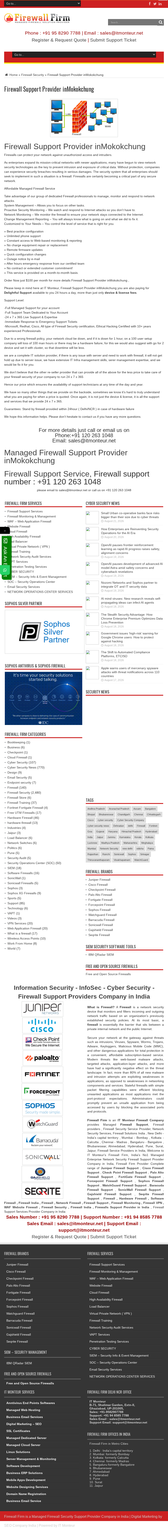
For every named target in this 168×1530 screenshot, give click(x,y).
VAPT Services (17, 561)
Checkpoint (15, 752)
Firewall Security (32, 75)
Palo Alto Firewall (100, 894)
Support (12, 903)
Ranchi (106, 854)
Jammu (111, 837)
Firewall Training (18, 551)
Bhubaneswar (106, 814)
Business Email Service (23, 1501)
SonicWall (14, 878)
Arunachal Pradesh (119, 808)
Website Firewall (18, 526)
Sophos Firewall (99, 910)
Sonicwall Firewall (100, 925)
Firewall (12, 787)
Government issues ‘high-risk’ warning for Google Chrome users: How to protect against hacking (129, 637)
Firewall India (29, 1203)
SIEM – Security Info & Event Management (36, 576)
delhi (130, 825)
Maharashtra (130, 843)
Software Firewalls (20, 873)
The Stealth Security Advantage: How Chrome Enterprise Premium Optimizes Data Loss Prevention (132, 618)
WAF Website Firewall (21, 1207)
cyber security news (98, 825)
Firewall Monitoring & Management (31, 516)
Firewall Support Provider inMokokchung (74, 146)
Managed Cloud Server (23, 1445)
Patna (151, 848)
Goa (90, 831)
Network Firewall (68, 1203)
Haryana (112, 831)
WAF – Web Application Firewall (29, 521)
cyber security (105, 820)
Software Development (23, 1466)
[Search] (160, 22)
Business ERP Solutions (24, 1473)
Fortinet (153, 825)
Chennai (138, 814)
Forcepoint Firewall (101, 904)
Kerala (138, 837)
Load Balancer (17, 541)
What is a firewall (19, 933)
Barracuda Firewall (101, 920)
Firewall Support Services (25, 511)
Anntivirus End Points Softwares (30, 1403)
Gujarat (100, 831)
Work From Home (19, 943)
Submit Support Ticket (113, 39)
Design (12, 772)
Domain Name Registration (26, 1494)
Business (13, 747)
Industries (14, 828)
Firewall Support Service (46, 473)
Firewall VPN (152, 1203)
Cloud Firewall (17, 531)
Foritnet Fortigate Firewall (25, 807)
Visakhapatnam (122, 860)
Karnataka (124, 837)
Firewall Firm (14, 1516)
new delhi (127, 848)
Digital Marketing (144, 1516)
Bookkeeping (16, 742)
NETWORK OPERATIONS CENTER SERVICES (40, 592)
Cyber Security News (21, 767)
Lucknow (92, 843)
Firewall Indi (80, 1207)
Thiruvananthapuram (99, 860)
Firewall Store (16, 797)
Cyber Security (17, 762)
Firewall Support (96, 1203)
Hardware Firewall (20, 817)
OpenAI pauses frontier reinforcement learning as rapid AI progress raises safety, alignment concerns (130, 549)
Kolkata (149, 837)
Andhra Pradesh (96, 808)
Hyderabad (151, 831)
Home (13, 75)
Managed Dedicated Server (26, 1438)
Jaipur (11, 833)
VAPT (11, 913)
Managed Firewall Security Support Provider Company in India (80, 1516)
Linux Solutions (18, 1452)
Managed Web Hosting (23, 1410)
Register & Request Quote (59, 39)
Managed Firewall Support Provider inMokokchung (66, 456)
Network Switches (19, 843)
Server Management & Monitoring (31, 1459)
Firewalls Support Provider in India (122, 1207)
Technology (15, 908)
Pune (11, 853)
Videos (12, 918)
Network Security (109, 848)
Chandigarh (124, 814)
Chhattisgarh (154, 814)
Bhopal (91, 814)
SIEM (11, 868)
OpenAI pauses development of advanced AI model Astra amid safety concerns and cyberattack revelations (132, 567)
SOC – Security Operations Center (31, 581)
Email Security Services (23, 587)
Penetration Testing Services (27, 566)
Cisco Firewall (98, 884)
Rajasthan (93, 854)
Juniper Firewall (99, 879)
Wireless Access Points (23, 938)
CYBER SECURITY (20, 571)
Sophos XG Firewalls (21, 893)
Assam (137, 808)
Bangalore (150, 808)
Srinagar (144, 854)
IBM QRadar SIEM (101, 954)
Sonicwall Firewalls (20, 883)
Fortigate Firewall (100, 899)
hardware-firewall (19, 822)
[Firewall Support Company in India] (37, 19)
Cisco (91, 820)
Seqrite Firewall (99, 935)
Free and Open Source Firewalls (108, 974)
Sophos (12, 888)
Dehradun (118, 825)
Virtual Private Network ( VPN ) (28, 546)
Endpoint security (19, 782)
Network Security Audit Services (29, 556)
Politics (12, 848)
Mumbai (92, 848)
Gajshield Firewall (100, 930)
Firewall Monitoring (126, 1203)
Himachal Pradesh (131, 831)
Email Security (17, 777)
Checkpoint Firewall (102, 889)
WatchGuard (141, 860)
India (90, 837)
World (11, 948)
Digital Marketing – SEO (24, 1424)
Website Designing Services (27, 1487)
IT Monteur (66, 1525)
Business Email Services (24, 1417)
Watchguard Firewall (102, 915)
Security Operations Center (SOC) (31, 863)
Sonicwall (119, 854)
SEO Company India (20, 1525)
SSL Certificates (18, 1431)
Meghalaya (147, 843)
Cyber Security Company (130, 820)
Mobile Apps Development (26, 1480)
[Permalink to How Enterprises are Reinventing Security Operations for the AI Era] (92, 539)
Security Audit (16, 858)
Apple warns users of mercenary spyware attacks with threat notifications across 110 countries (130, 672)
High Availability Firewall (23, 536)
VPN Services (16, 923)
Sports (11, 898)
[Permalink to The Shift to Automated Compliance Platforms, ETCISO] (92, 662)
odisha (140, 848)
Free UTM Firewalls (21, 812)
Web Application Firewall (24, 928)
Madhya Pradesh (110, 843)
